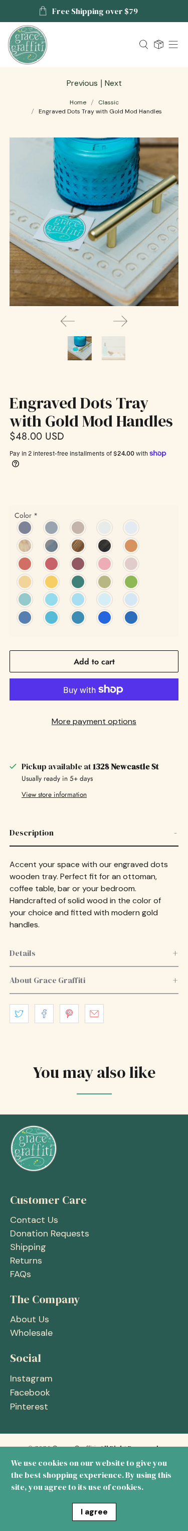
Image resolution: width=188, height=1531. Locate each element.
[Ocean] (78, 599)
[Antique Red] (52, 563)
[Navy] (131, 617)
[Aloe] (25, 599)
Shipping (28, 1247)
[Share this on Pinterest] (69, 1013)
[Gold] (25, 581)
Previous (82, 83)
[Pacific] (78, 617)
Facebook (30, 1392)
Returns (26, 1261)
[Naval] (25, 617)
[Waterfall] (105, 599)
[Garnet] (78, 563)
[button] (94, 833)
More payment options (94, 721)
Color (26, 515)
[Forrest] (78, 581)
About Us (29, 1319)
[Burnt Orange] (131, 545)
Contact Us (34, 1220)
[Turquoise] (52, 599)
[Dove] (131, 527)
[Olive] (105, 581)
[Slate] (25, 527)
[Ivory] (105, 527)
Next (113, 83)
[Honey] (52, 581)
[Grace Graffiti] (69, 45)
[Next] (120, 321)
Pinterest (29, 1407)
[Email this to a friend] (94, 1013)
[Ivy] (131, 581)
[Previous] (67, 321)
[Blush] (131, 563)
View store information (54, 794)
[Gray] (52, 527)
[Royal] (105, 617)
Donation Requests (49, 1233)
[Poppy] (25, 563)
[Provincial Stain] (78, 545)
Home (78, 102)
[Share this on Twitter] (19, 1013)
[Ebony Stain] (105, 545)
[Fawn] (78, 527)
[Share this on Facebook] (44, 1013)
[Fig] (105, 563)
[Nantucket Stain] (52, 545)
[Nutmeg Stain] (25, 545)
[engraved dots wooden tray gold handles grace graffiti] (94, 221)
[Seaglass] (52, 617)
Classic (108, 102)
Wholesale (31, 1333)
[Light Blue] (131, 599)
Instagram (31, 1378)
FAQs (20, 1274)
